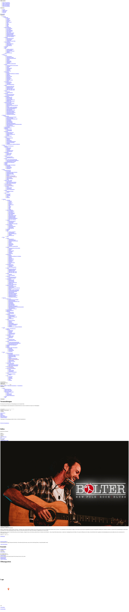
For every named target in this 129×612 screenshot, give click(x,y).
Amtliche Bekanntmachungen (11, 58)
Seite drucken (5, 544)
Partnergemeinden (9, 109)
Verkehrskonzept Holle (10, 113)
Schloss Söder (10, 214)
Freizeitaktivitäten (9, 184)
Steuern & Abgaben (11, 262)
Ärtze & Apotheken (9, 92)
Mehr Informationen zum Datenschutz (6, 543)
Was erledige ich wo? (7, 81)
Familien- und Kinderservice (11, 328)
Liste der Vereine (9, 187)
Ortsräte (7, 67)
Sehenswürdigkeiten (7, 27)
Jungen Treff (10, 337)
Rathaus (5, 55)
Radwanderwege (9, 45)
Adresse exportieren (3, 559)
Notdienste (8, 91)
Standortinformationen (8, 127)
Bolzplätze (8, 197)
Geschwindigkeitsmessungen (11, 141)
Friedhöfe (6, 163)
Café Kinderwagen (9, 151)
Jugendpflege (6, 152)
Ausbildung (8, 62)
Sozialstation (8, 168)
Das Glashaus (8, 29)
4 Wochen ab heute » (3, 417)
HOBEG (7, 135)
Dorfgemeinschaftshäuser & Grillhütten (12, 73)
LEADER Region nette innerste (13, 290)
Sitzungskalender (9, 68)
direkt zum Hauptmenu (6, 4)
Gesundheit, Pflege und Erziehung (11, 347)
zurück (2, 544)
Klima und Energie (9, 122)
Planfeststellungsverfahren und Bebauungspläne (14, 124)
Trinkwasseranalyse (9, 125)
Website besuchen (3, 557)
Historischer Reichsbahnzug (10, 35)
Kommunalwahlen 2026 (10, 86)
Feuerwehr (6, 93)
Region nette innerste (9, 366)
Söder (7, 25)
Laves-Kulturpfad (9, 28)
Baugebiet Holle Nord (10, 132)
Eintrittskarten (2, 536)
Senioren (7, 346)
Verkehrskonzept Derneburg (10, 112)
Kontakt (3, 9)
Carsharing (8, 139)
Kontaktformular (3, 558)
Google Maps (2, 607)
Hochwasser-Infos (11, 281)
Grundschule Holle (9, 156)
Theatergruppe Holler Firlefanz (11, 182)
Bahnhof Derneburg (9, 137)
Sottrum (7, 26)
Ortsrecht (9, 242)
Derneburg (8, 18)
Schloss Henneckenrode (10, 32)
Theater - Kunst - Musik (8, 180)
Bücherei (7, 174)
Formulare (8, 59)
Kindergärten (8, 148)
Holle (9, 205)
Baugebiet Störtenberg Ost (10, 134)
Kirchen (5, 158)
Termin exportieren (3, 436)
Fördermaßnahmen (9, 121)
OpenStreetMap (8, 44)
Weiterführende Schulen (10, 157)
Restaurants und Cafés (10, 38)
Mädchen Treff (8, 154)
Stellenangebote (8, 61)
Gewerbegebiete (9, 309)
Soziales (3, 327)
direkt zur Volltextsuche (6, 3)
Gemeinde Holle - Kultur (4, 440)
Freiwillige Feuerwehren (10, 94)
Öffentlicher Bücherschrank (10, 175)
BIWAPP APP (8, 100)
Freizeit (3, 169)
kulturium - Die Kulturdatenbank (11, 176)
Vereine (7, 186)
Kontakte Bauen (11, 318)
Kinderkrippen (8, 147)
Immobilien (6, 128)
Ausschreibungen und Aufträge (13, 299)
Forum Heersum (9, 181)
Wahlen (5, 85)
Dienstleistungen (9, 82)
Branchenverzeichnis (11, 300)
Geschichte (6, 46)
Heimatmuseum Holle (9, 33)
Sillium (7, 24)
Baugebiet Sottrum (9, 133)
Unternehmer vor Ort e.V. (10, 126)
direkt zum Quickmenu (6, 2)
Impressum (4, 12)
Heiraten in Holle (9, 76)
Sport (7, 375)
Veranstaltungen (9, 188)
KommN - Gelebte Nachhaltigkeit (11, 107)
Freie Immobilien (9, 130)
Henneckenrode (11, 204)
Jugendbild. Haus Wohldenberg (9, 162)
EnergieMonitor (8, 120)
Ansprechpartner (9, 56)
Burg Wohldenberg (9, 31)
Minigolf (7, 192)
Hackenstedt (8, 20)
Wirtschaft (4, 115)
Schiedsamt (10, 261)
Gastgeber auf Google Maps (12, 223)
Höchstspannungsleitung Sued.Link (12, 105)
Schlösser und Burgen (9, 49)
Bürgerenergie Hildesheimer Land (11, 118)
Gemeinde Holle (9, 129)
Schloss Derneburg (9, 30)
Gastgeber (6, 37)
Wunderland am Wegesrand (10, 114)
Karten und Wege (9, 224)
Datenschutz (4, 11)
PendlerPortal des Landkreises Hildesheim (13, 144)
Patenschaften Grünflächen (10, 110)
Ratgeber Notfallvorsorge (10, 101)
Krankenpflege (8, 166)
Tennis (7, 196)
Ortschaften (6, 17)
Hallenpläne (8, 75)
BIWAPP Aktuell (11, 280)
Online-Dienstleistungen (10, 84)
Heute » (1, 413)
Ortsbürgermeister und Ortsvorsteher (12, 65)
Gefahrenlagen (6, 96)
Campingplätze (8, 40)
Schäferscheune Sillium (12, 356)
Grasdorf (7, 19)
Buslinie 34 (8, 138)
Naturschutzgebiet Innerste (10, 108)
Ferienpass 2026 (9, 153)
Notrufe (5, 90)
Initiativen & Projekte (7, 102)
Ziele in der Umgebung (10, 36)
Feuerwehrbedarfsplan (10, 95)
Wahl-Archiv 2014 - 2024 (12, 271)
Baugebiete (6, 131)
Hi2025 (7, 179)
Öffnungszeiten (4, 10)
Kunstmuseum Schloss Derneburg (11, 172)
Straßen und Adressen (9, 43)
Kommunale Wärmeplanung (10, 123)
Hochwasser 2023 (9, 97)
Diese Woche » (2, 415)
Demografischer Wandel (10, 103)
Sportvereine (8, 193)
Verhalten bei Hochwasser (10, 99)
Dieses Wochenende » (3, 416)
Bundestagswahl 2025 (10, 87)
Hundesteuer (8, 77)
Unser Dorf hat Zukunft (10, 111)
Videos (5, 53)
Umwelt (7, 80)
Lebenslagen (8, 83)
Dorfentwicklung (9, 104)
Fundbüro (8, 74)
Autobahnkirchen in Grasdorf (11, 161)
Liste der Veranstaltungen (10, 189)
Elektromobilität (9, 140)
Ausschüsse (8, 66)
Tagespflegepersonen (9, 150)
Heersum (7, 21)
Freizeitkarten (8, 42)
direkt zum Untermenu (6, 5)
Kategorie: (2, 410)
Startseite (1, 385)
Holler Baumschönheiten (12, 233)
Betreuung (6, 146)
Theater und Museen (9, 178)
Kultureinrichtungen (7, 170)
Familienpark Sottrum (9, 34)
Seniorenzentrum (9, 167)
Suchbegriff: (2, 409)
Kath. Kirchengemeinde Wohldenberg (12, 160)
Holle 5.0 (7, 106)
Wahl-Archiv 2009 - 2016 (10, 89)
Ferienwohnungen (9, 39)
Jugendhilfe (8, 165)
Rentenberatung (8, 78)
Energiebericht (8, 119)
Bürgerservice (6, 71)
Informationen (6, 116)
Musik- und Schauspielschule (13, 365)
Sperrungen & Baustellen (10, 142)
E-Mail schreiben (3, 555)
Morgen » (2, 414)
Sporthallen (8, 194)
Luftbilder (8, 51)
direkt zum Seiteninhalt (6, 6)
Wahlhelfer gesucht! (9, 88)
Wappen (5, 47)
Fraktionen (10, 252)
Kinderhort (8, 149)
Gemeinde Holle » (3, 549)
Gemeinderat (8, 69)
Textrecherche (8, 70)
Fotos (5, 48)
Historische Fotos (9, 52)
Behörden (8, 72)
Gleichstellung (10, 243)
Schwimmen (8, 195)
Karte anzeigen (2, 551)
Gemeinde (4, 16)
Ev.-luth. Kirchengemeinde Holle (11, 159)
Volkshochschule (9, 177)
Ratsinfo (5, 64)
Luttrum (7, 23)
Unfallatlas (8, 143)
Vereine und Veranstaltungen (9, 185)
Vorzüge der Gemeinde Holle (11, 63)
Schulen (7, 338)
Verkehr (7, 319)
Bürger (3, 54)
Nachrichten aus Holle (10, 57)
